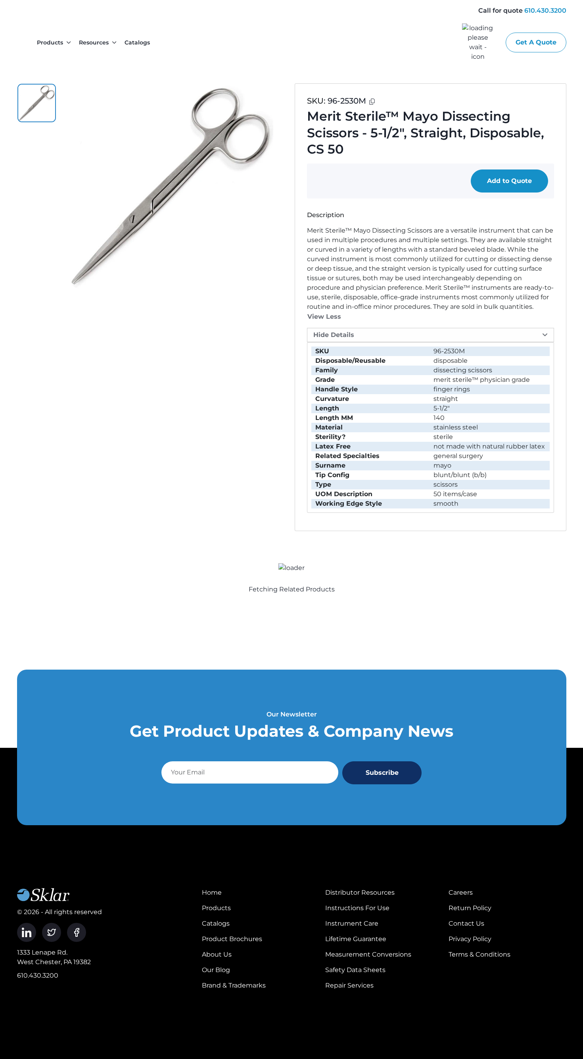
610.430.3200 (545, 10)
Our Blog (216, 970)
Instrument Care (351, 923)
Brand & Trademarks (234, 985)
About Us (217, 954)
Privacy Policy (470, 939)
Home (212, 892)
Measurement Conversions (368, 954)
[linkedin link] (26, 932)
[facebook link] (76, 932)
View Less (324, 316)
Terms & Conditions (479, 954)
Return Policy (470, 908)
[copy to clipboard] (372, 102)
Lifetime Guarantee (355, 939)
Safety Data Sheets (355, 970)
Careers (461, 892)
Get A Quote (536, 42)
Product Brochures (232, 939)
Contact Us (466, 923)
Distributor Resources (360, 892)
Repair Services (349, 985)
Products (50, 42)
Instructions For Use (357, 908)
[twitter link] (51, 932)
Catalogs (137, 42)
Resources (94, 42)
